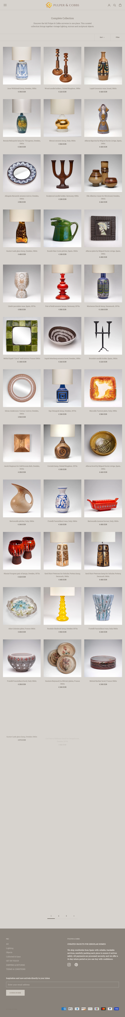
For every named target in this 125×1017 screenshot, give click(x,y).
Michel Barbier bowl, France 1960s (103, 681)
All (7, 944)
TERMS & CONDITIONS (15, 969)
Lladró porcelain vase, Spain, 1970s (22, 306)
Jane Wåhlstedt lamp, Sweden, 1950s (21, 88)
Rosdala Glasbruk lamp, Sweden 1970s (62, 628)
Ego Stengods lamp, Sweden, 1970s (62, 411)
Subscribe (15, 993)
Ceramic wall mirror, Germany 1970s (21, 846)
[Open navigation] (5, 5)
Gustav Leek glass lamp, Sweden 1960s (21, 736)
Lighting (9, 948)
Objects (9, 952)
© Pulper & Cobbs (11, 1009)
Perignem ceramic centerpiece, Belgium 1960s (103, 899)
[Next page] (74, 916)
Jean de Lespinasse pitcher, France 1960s (62, 846)
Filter (118, 37)
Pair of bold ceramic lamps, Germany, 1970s (62, 306)
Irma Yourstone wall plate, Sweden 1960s (21, 791)
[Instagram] (69, 964)
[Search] (114, 5)
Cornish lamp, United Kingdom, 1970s (62, 466)
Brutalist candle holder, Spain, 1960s (103, 358)
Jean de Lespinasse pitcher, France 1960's (62, 899)
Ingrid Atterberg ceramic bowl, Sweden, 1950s (62, 358)
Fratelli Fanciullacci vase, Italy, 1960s (62, 521)
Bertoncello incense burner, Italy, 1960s (103, 521)
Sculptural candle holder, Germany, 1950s (62, 196)
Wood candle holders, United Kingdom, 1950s (62, 88)
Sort (101, 37)
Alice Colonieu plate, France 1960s (21, 628)
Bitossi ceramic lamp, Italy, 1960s (62, 141)
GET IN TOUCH (12, 960)
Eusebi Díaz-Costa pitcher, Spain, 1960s (62, 251)
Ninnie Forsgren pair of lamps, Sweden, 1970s (22, 573)
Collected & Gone (13, 956)
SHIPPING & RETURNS (15, 965)
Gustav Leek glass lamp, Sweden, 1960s (21, 251)
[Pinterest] (76, 964)
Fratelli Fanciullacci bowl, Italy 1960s (21, 681)
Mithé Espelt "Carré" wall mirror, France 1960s (22, 358)
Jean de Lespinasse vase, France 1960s (22, 899)
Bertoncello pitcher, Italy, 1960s (22, 521)
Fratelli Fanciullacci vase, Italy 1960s (103, 628)
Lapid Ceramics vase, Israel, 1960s (103, 88)
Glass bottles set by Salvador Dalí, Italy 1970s (103, 736)
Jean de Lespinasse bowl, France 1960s (103, 846)
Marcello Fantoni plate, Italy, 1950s (103, 411)
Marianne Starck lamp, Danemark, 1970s (103, 306)
